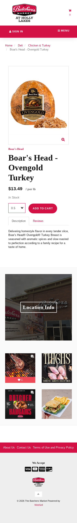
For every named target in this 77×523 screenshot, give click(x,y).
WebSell (38, 505)
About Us (9, 447)
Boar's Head (16, 149)
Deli (20, 45)
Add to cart (43, 208)
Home (8, 45)
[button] (38, 494)
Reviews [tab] (38, 221)
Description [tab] (19, 221)
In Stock (13, 197)
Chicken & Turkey (39, 45)
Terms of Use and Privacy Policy (53, 447)
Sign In (17, 31)
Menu (65, 30)
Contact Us (24, 447)
